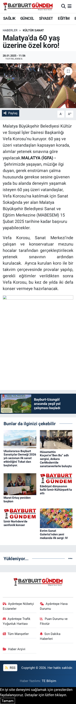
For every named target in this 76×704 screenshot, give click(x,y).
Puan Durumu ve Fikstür (54, 621)
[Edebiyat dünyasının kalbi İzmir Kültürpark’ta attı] (56, 478)
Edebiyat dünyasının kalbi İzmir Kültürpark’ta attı (56, 490)
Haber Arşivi (16, 649)
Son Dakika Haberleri (50, 636)
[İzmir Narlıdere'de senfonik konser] (20, 513)
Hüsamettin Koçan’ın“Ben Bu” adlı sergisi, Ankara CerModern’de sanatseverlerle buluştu (56, 459)
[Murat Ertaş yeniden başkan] (20, 484)
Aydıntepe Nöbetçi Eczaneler (18, 606)
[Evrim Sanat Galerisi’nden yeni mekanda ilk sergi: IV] (56, 518)
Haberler (10, 30)
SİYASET (46, 18)
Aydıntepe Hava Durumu (54, 606)
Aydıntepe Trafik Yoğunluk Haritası (17, 621)
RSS (12, 668)
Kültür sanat (33, 30)
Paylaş (13, 113)
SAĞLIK (9, 18)
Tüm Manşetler (18, 634)
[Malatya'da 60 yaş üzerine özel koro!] (38, 85)
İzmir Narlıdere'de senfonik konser (15, 523)
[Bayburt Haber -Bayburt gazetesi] (28, 6)
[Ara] (63, 6)
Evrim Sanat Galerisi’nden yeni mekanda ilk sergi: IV (54, 534)
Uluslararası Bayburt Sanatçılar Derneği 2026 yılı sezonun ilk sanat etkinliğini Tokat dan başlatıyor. (20, 458)
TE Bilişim (49, 681)
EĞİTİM (63, 18)
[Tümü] (70, 558)
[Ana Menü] (70, 6)
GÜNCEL (27, 18)
